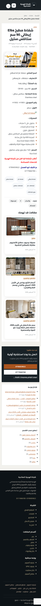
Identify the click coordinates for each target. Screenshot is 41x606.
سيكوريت (25, 591)
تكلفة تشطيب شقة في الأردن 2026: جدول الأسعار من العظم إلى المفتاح (21, 413)
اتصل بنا (31, 524)
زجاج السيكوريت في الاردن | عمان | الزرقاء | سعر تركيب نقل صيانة (20, 420)
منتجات (31, 15)
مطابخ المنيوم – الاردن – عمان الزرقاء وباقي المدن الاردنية (21, 400)
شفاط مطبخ (9, 179)
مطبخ (25, 15)
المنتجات (31, 513)
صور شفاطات (32, 192)
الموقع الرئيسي (29, 509)
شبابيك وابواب (31, 450)
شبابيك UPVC (30, 566)
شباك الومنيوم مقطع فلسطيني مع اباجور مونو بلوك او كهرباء (20, 393)
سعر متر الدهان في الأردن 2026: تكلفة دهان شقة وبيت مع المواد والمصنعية (22, 327)
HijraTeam (32, 46)
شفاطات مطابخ (18, 185)
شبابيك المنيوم (31, 585)
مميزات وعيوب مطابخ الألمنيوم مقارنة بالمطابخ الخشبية (22, 243)
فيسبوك (13, 201)
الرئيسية (37, 15)
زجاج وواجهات (31, 446)
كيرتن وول (33, 591)
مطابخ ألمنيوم (29, 573)
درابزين (33, 442)
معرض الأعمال (29, 521)
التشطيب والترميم (29, 278)
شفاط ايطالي (32, 179)
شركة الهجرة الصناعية (25, 4)
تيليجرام (32, 205)
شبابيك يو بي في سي (29, 588)
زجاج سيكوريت (29, 570)
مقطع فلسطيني (20, 585)
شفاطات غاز (30, 185)
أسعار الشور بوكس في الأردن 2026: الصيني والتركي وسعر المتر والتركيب (23, 285)
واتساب (27, 201)
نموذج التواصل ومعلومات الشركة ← (25, 377)
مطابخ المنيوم (9, 585)
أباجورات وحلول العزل (28, 434)
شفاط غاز (20, 179)
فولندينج (18, 591)
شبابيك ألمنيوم (29, 562)
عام (34, 457)
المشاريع (31, 517)
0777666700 (20, 372)
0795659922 (20, 366)
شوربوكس (31, 454)
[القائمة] (14, 5)
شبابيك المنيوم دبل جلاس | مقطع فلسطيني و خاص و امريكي (20, 407)
